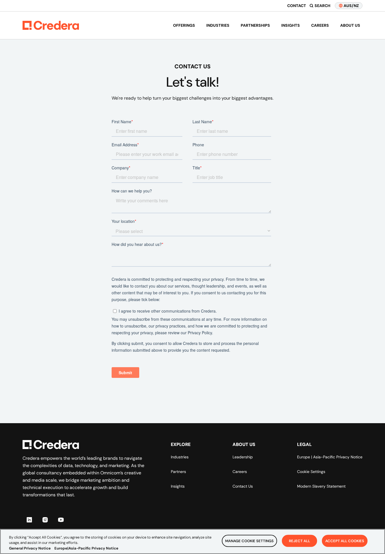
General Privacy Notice (30, 548)
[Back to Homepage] (51, 25)
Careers (320, 25)
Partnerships (255, 25)
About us (350, 25)
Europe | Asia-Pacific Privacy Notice (329, 456)
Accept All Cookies (344, 540)
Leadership (243, 456)
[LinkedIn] (29, 519)
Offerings (184, 25)
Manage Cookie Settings (249, 540)
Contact (296, 5)
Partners (178, 471)
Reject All (299, 540)
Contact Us (243, 486)
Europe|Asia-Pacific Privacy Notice (86, 548)
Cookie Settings (311, 471)
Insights (290, 25)
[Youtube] (61, 519)
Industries (217, 25)
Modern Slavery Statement (321, 486)
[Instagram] (45, 519)
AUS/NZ (351, 5)
